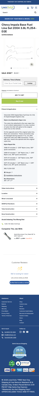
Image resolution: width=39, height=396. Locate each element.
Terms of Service (6, 315)
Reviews (22, 308)
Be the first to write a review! (19, 282)
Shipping (4, 90)
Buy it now (19, 101)
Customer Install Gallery (26, 311)
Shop (21, 302)
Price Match (5, 311)
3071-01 (6, 163)
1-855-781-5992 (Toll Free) (12, 224)
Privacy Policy (5, 313)
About (21, 306)
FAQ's (21, 318)
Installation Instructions (14, 175)
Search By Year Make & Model (19, 19)
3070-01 (6, 158)
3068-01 (6, 147)
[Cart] (32, 7)
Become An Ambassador (27, 313)
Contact (22, 322)
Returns (4, 304)
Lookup (29, 83)
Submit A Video (24, 315)
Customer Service (7, 302)
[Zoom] (32, 64)
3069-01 (6, 153)
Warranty (4, 308)
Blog (21, 320)
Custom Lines (23, 304)
